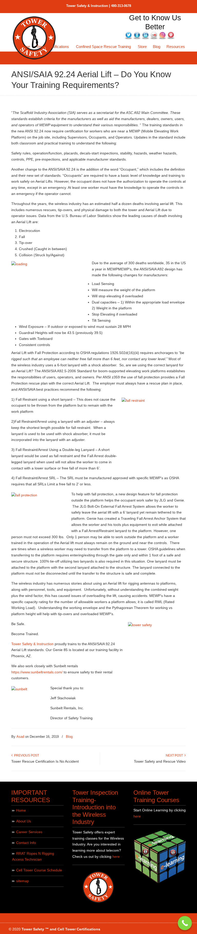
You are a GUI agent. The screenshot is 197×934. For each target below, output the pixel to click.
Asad (20, 737)
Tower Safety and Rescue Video (160, 761)
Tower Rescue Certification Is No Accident (45, 761)
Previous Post (26, 755)
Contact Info (26, 843)
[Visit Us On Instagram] (162, 38)
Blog (69, 737)
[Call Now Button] (185, 923)
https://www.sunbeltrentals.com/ (37, 672)
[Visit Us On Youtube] (154, 38)
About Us (23, 821)
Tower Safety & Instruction (32, 644)
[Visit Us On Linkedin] (145, 38)
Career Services (29, 832)
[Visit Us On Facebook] (137, 38)
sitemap (22, 881)
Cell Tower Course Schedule (39, 870)
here (116, 856)
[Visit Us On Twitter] (128, 38)
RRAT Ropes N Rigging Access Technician (33, 856)
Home (21, 810)
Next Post (175, 755)
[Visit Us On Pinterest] (170, 38)
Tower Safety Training (34, 38)
